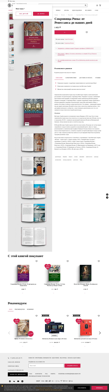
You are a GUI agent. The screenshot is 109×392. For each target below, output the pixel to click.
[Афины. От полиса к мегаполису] (23, 327)
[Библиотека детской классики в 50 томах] (86, 327)
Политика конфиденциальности (69, 373)
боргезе (70, 156)
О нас (96, 10)
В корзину (54, 293)
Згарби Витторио (69, 39)
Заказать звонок (14, 362)
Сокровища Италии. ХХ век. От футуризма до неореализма (23, 284)
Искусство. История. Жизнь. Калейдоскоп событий (85, 284)
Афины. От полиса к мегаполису (23, 338)
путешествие (58, 159)
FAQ (46, 373)
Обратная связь (13, 366)
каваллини (81, 156)
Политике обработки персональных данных (50, 389)
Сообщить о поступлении (65, 32)
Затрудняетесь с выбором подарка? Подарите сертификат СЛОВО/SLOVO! (76, 48)
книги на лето (89, 156)
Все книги (88, 10)
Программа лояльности (43, 357)
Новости (31, 357)
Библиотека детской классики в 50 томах (85, 338)
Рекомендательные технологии (39, 376)
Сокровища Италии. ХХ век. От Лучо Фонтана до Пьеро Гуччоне (54, 284)
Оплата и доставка (74, 357)
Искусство (70, 14)
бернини (65, 156)
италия (75, 156)
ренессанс (75, 159)
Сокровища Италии (69, 43)
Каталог (63, 14)
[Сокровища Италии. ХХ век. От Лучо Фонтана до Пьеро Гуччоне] (54, 273)
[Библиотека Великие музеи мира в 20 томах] (54, 327)
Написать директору (18, 374)
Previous (9, 333)
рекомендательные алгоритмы (44, 388)
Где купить (55, 357)
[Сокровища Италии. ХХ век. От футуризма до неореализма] (23, 273)
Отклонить (82, 388)
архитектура (58, 156)
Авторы (66, 10)
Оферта (53, 373)
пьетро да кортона (67, 159)
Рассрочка (63, 357)
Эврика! (58, 10)
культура (96, 156)
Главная (56, 14)
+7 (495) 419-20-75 (16, 358)
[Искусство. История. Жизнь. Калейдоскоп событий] (86, 273)
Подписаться (72, 365)
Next (99, 333)
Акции (10, 10)
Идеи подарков (77, 10)
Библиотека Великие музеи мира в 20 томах (54, 338)
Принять (99, 388)
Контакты (38, 373)
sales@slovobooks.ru (16, 370)
